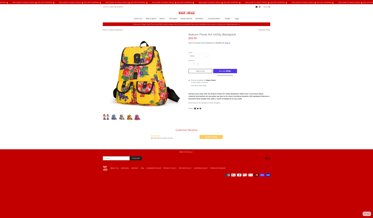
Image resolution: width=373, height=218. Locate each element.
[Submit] (115, 7)
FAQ (142, 168)
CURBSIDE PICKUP (153, 168)
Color (190, 52)
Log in (105, 7)
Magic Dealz (119, 174)
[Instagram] (259, 7)
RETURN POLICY (185, 168)
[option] (106, 117)
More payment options (225, 75)
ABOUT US (114, 168)
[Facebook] (256, 7)
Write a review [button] (211, 137)
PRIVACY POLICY (169, 168)
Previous (261, 30)
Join (111, 7)
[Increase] (198, 64)
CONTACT (134, 168)
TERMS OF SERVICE (218, 168)
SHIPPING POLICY (201, 168)
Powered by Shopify (109, 176)
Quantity (191, 60)
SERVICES (125, 168)
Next (268, 30)
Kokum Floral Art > (116, 30)
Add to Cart (200, 71)
